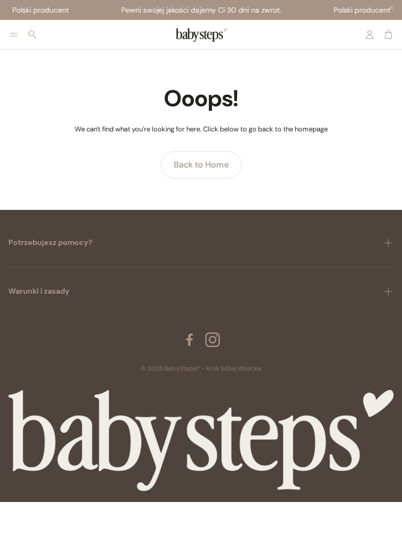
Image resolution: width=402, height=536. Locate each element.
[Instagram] (212, 339)
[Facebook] (189, 339)
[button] (13, 34)
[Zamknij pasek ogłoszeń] (391, 8)
